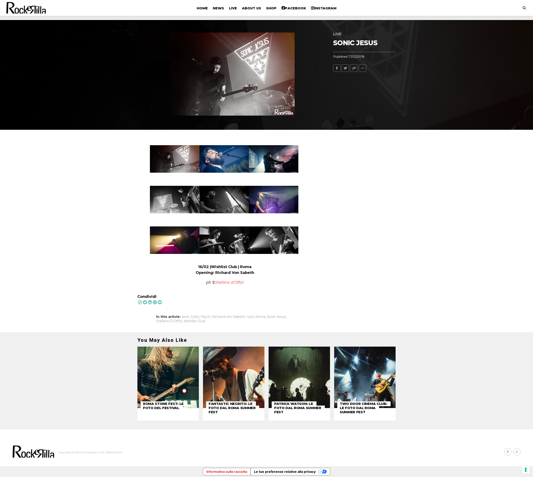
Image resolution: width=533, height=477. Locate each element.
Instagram (325, 8)
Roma (260, 316)
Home (202, 8)
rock (250, 316)
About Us (251, 8)
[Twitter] (145, 302)
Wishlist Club (194, 321)
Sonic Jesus (276, 316)
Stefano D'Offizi (169, 321)
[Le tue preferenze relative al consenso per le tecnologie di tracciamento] (526, 470)
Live (233, 8)
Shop (271, 8)
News (218, 8)
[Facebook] (140, 302)
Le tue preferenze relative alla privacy (285, 472)
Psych (206, 316)
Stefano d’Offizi (229, 282)
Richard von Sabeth (228, 316)
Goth (195, 316)
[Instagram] (155, 302)
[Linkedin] (150, 302)
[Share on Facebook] (337, 68)
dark (185, 316)
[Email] (160, 302)
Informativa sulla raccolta (226, 472)
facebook (295, 8)
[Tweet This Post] (345, 68)
